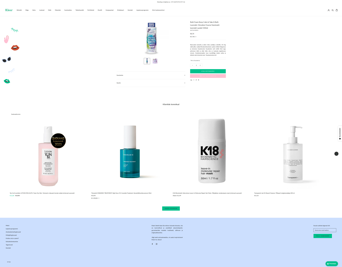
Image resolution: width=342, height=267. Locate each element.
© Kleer (9, 262)
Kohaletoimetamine (12, 241)
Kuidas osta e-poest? (12, 238)
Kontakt (130, 10)
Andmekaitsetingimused (13, 232)
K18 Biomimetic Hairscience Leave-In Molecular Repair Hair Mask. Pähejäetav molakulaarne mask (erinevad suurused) (207, 193)
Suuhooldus (68, 10)
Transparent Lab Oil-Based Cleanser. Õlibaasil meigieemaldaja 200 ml (274, 193)
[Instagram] (156, 244)
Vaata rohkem (171, 208)
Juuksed (41, 10)
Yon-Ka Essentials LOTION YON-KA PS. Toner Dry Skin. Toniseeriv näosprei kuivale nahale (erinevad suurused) (42, 193)
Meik (49, 10)
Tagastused (9, 245)
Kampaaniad (109, 10)
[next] (336, 154)
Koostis (119, 83)
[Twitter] (196, 79)
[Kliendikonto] (329, 10)
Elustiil (100, 10)
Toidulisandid (80, 10)
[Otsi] (333, 10)
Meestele (58, 10)
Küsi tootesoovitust (158, 10)
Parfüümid (90, 10)
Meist (7, 225)
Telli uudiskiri (322, 236)
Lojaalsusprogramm (142, 10)
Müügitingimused (11, 235)
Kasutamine (120, 75)
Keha (34, 10)
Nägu (27, 10)
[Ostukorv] (337, 10)
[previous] (6, 154)
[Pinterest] (198, 79)
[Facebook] (193, 79)
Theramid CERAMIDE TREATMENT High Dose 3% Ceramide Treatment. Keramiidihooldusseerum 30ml (121, 193)
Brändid (19, 10)
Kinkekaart (120, 10)
